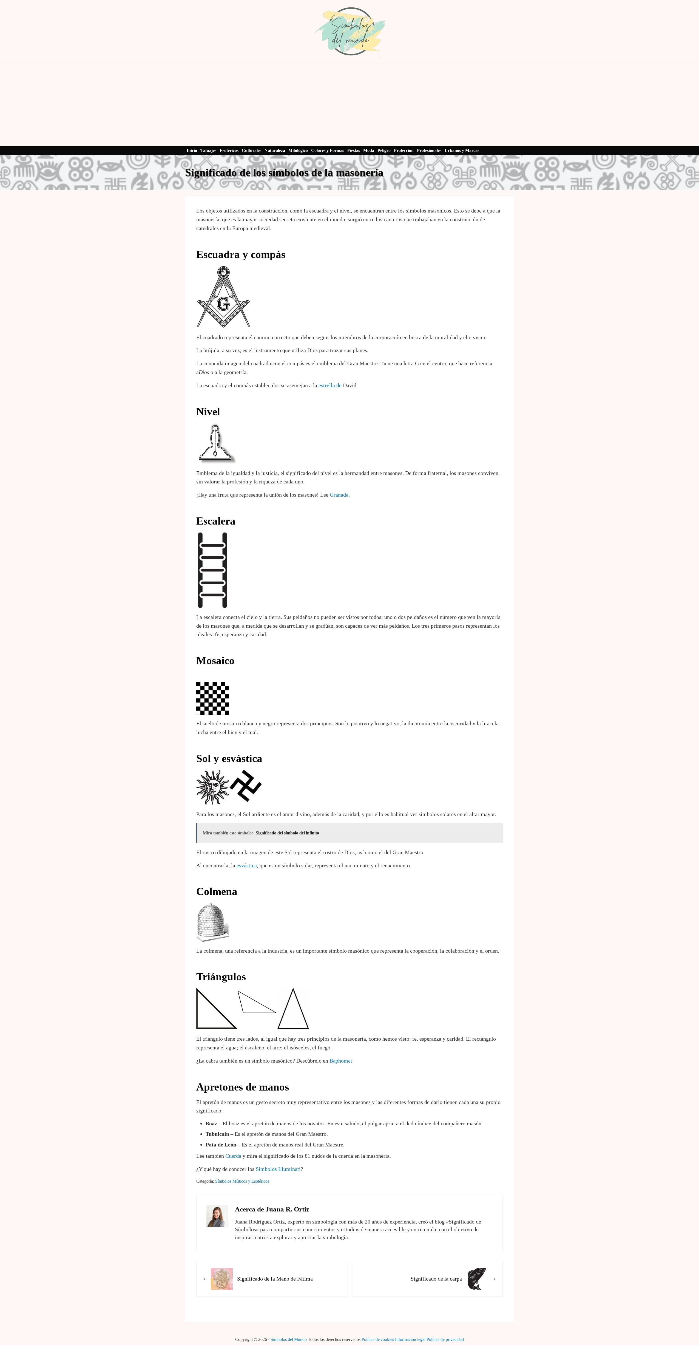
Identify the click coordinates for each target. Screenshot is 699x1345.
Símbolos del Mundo (289, 1339)
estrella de (330, 385)
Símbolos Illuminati (278, 1169)
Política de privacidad (445, 1339)
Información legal (410, 1339)
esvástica (247, 865)
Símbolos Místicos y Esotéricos (242, 1181)
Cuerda (233, 1156)
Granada (339, 495)
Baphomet (340, 1061)
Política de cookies (378, 1339)
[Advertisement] (349, 105)
